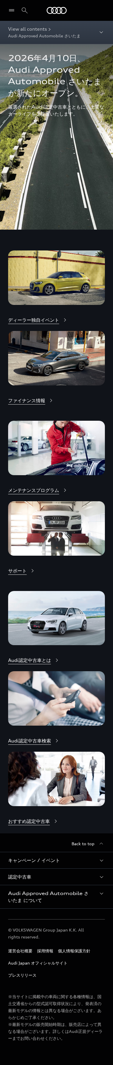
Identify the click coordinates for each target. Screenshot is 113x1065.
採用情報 (45, 950)
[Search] (25, 10)
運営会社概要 (20, 950)
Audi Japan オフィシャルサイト (38, 962)
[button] (56, 860)
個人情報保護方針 (74, 950)
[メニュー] (13, 10)
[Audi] (57, 10)
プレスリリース (22, 975)
